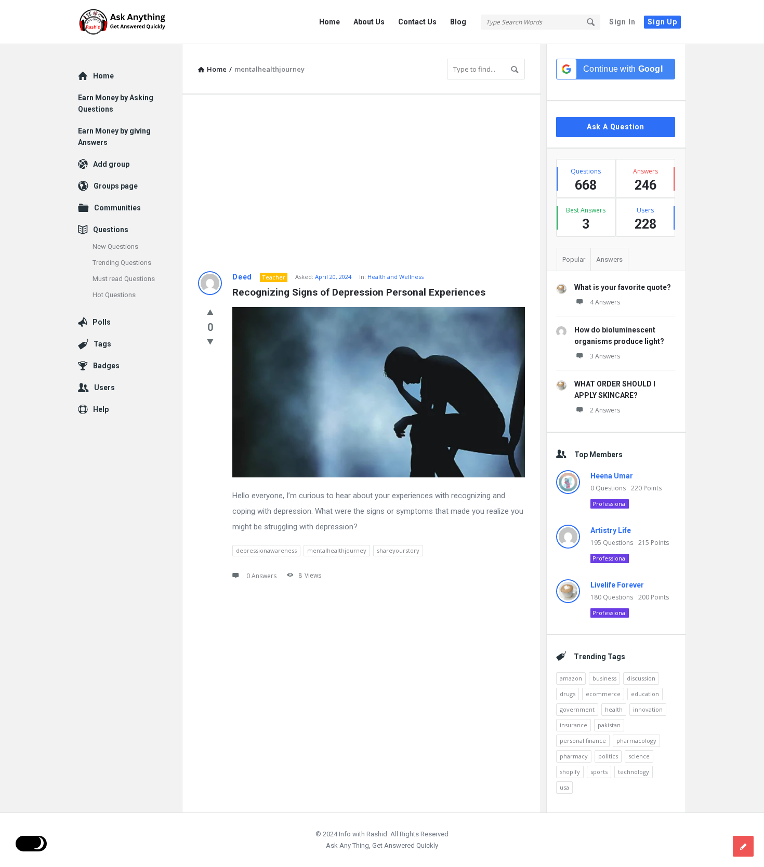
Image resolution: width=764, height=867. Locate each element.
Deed (242, 277)
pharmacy (574, 756)
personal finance (583, 740)
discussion (641, 678)
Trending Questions (122, 262)
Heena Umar (611, 476)
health (614, 709)
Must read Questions (124, 279)
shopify (570, 772)
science (639, 756)
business (604, 678)
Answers (609, 259)
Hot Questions (114, 295)
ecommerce (603, 694)
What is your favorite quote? (622, 287)
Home (329, 22)
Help (101, 409)
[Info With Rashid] (130, 22)
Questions (110, 229)
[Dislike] (210, 341)
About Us (369, 22)
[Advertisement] (361, 183)
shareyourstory (398, 550)
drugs (567, 694)
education (645, 694)
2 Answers (605, 410)
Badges (106, 366)
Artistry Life (610, 530)
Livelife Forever (617, 585)
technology (633, 772)
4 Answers (605, 302)
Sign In (622, 22)
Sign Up (662, 22)
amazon (571, 678)
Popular (573, 259)
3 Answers (605, 356)
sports (599, 772)
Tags (102, 344)
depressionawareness (266, 550)
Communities (117, 208)
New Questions (115, 246)
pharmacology (636, 740)
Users (104, 387)
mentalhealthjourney (336, 550)
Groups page (116, 186)
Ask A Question (615, 127)
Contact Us (417, 22)
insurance (573, 725)
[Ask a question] (743, 846)
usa (564, 787)
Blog (458, 22)
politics (608, 756)
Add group (111, 164)
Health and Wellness (395, 277)
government (577, 709)
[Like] (210, 311)
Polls (102, 322)
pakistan (609, 725)
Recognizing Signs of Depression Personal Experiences (358, 292)
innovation (648, 709)
